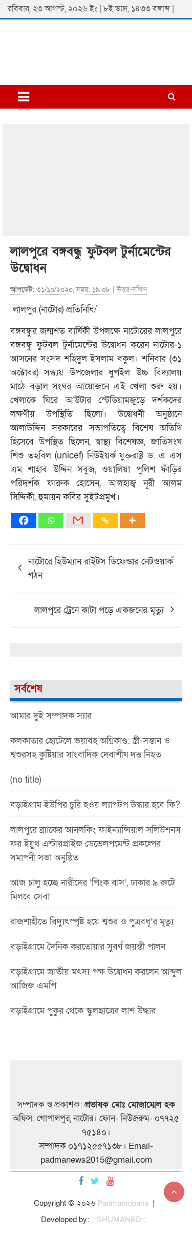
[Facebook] (23, 520)
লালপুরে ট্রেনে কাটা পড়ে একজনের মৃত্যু (99, 610)
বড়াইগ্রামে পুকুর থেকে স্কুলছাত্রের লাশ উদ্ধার (83, 1011)
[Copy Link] (105, 520)
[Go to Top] (174, 1192)
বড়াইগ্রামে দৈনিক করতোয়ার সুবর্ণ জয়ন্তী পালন (87, 947)
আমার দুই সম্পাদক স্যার (51, 716)
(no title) (25, 780)
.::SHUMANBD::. (119, 1219)
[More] (132, 520)
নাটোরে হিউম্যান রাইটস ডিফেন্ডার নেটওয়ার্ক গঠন (100, 568)
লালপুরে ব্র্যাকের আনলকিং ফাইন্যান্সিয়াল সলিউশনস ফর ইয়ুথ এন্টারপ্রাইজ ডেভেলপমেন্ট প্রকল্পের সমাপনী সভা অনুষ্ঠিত (95, 844)
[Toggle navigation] (23, 97)
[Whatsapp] (50, 520)
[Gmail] (78, 520)
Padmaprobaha (122, 1203)
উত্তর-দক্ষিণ (132, 290)
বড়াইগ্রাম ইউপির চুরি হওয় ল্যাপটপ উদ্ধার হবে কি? (95, 805)
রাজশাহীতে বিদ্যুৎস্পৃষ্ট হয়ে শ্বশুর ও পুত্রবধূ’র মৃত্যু (92, 922)
